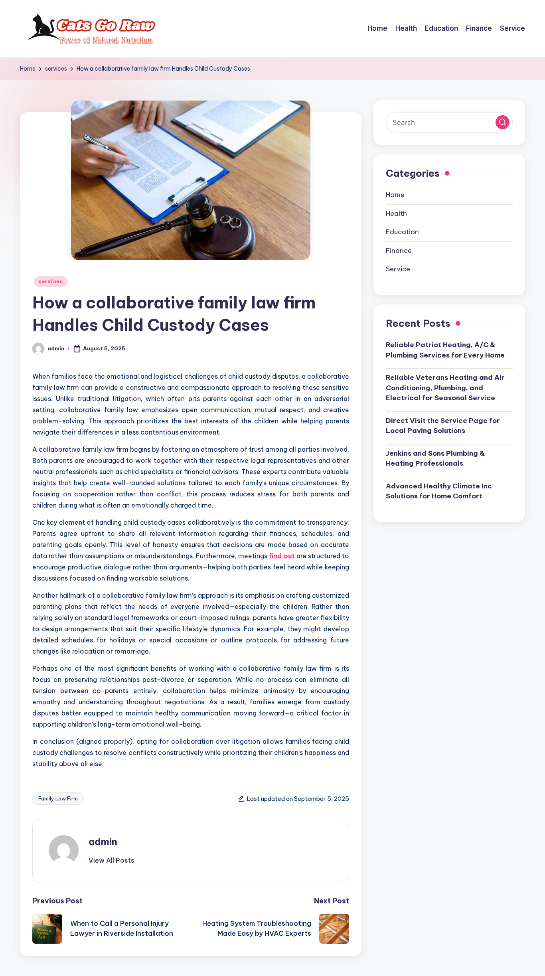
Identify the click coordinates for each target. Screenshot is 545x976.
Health (396, 213)
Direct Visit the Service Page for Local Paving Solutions (443, 425)
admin (103, 842)
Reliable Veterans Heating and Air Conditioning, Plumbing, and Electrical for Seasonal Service (445, 387)
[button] (111, 860)
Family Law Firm (58, 798)
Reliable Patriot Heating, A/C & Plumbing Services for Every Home (445, 350)
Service (398, 269)
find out (281, 556)
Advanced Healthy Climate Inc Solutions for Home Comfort (439, 491)
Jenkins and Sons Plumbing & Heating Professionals (435, 458)
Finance (399, 250)
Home (395, 194)
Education (402, 231)
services (51, 282)
